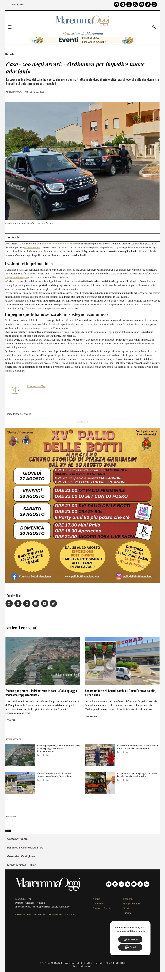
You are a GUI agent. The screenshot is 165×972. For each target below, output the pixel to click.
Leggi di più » (43, 755)
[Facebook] (116, 4)
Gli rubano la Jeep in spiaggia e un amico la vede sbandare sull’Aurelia (137, 775)
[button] (9, 603)
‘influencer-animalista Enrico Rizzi (60, 243)
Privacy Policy (55, 914)
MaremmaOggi (37, 386)
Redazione (20, 914)
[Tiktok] (148, 4)
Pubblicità (42, 914)
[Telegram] (123, 4)
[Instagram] (129, 4)
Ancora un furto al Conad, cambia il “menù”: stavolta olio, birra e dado (120, 692)
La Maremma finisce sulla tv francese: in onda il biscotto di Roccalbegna (137, 747)
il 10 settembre (32, 247)
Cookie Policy (70, 914)
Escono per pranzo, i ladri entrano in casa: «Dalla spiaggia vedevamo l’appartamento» (41, 692)
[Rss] (135, 4)
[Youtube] (141, 4)
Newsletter (31, 914)
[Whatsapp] (154, 4)
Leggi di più (11, 720)
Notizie (9, 54)
